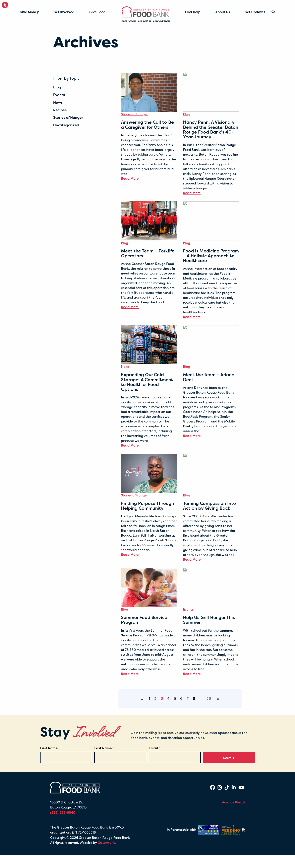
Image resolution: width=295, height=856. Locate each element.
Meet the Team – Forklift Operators (147, 253)
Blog (186, 114)
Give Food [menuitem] (97, 12)
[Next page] (217, 698)
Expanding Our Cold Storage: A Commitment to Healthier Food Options (147, 382)
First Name (49, 748)
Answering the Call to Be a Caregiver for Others (147, 124)
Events (188, 609)
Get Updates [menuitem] (255, 12)
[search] (270, 12)
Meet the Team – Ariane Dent (208, 377)
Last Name (104, 748)
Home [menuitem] (128, 10)
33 (208, 698)
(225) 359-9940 (62, 812)
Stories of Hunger (134, 114)
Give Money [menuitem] (29, 12)
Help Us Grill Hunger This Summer (209, 619)
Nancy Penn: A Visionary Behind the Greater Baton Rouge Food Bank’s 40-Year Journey (210, 129)
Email (154, 748)
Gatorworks (107, 842)
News (125, 366)
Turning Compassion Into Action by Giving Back (209, 505)
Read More (130, 178)
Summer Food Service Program (144, 619)
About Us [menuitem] (222, 12)
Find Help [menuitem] (192, 12)
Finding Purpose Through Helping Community (147, 505)
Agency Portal (233, 802)
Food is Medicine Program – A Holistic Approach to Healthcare (211, 255)
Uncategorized (66, 125)
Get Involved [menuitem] (64, 12)
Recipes (60, 110)
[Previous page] (142, 698)
